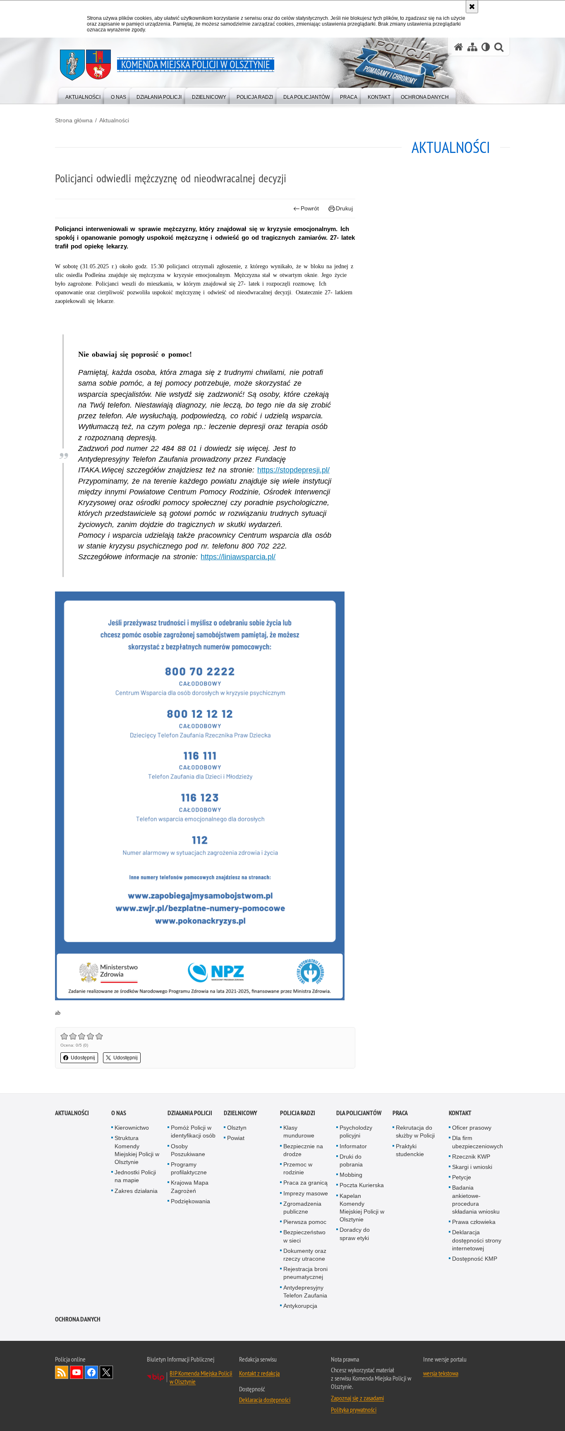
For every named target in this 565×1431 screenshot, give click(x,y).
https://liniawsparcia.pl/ (238, 557)
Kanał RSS (61, 1372)
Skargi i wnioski (472, 1167)
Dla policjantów (358, 1113)
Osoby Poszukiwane (188, 1150)
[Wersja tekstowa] (485, 47)
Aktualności (114, 120)
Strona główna (74, 120)
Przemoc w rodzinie (297, 1168)
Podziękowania (190, 1201)
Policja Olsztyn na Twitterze (106, 1372)
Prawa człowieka (474, 1222)
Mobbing (351, 1174)
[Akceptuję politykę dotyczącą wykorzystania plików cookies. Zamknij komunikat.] (472, 6)
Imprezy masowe (305, 1193)
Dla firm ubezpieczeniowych (477, 1142)
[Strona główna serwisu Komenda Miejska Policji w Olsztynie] (458, 47)
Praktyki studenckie (410, 1150)
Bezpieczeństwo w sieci (304, 1236)
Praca (400, 1113)
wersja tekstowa (440, 1373)
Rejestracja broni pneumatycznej (305, 1273)
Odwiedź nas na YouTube (76, 1372)
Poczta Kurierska (362, 1185)
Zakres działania (136, 1191)
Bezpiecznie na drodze (303, 1150)
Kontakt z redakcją (259, 1373)
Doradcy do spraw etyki (355, 1233)
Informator (353, 1146)
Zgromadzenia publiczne (302, 1207)
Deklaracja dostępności (264, 1399)
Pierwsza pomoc (304, 1222)
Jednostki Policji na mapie (135, 1176)
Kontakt (460, 1113)
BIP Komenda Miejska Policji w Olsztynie (201, 1377)
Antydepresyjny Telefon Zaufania (305, 1291)
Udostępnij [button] (83, 1058)
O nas (118, 1113)
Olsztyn (237, 1127)
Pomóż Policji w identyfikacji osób (193, 1131)
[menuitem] (83, 95)
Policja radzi (297, 1113)
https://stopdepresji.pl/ (293, 470)
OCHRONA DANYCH (78, 1319)
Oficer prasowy (471, 1127)
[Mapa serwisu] (472, 47)
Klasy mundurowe (298, 1131)
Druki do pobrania (351, 1160)
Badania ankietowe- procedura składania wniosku (476, 1199)
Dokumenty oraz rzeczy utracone (304, 1254)
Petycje (461, 1177)
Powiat (235, 1138)
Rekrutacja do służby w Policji (415, 1131)
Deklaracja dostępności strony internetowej (476, 1240)
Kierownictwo (132, 1127)
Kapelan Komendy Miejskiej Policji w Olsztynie (362, 1207)
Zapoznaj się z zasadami (357, 1398)
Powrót (310, 208)
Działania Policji (190, 1113)
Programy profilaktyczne (189, 1168)
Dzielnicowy (240, 1113)
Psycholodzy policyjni (356, 1131)
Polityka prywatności (353, 1409)
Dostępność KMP (474, 1258)
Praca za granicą (305, 1182)
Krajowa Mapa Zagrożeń (189, 1186)
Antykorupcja (300, 1305)
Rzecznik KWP (471, 1156)
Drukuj (344, 208)
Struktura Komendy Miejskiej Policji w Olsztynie (137, 1150)
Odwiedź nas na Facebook (91, 1372)
